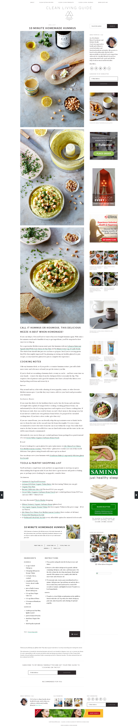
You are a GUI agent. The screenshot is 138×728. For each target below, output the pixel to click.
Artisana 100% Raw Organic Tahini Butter (36, 484)
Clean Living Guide (69, 13)
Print (76, 634)
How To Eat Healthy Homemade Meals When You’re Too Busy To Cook (103, 424)
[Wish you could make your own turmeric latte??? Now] (103, 557)
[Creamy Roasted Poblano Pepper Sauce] (111, 285)
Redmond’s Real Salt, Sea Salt (34, 517)
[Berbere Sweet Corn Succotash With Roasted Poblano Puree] (96, 285)
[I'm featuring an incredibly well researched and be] (113, 557)
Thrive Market (40, 500)
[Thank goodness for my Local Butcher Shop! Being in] (113, 539)
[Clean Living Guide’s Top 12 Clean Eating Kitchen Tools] (58, 706)
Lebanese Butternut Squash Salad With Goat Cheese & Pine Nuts (136, 495)
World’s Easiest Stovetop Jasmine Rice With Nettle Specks (1, 495)
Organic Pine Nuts (28, 487)
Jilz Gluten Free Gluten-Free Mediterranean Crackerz (41, 512)
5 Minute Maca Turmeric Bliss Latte (101, 123)
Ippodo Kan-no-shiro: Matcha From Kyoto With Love (111, 381)
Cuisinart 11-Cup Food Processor (34, 481)
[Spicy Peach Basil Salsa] (111, 264)
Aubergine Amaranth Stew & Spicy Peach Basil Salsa (96, 268)
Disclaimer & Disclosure (69, 725)
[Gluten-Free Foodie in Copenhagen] (68, 706)
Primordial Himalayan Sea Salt (33, 515)
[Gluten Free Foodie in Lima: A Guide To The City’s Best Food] (78, 706)
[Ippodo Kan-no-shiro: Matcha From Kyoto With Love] (111, 377)
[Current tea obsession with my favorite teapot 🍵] (103, 548)
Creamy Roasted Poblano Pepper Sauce (109, 289)
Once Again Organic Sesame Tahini (34, 507)
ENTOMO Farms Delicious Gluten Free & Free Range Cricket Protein (110, 358)
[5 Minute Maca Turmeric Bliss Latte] (104, 120)
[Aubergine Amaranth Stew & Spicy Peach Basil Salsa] (96, 264)
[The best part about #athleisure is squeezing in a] (94, 539)
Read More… (93, 64)
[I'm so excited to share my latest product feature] (94, 557)
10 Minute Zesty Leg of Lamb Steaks (67, 349)
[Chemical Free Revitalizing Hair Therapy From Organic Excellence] (96, 354)
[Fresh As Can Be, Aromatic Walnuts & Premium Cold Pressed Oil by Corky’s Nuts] (96, 377)
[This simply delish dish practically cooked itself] (94, 548)
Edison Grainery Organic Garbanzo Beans (37, 504)
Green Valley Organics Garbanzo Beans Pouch (42, 438)
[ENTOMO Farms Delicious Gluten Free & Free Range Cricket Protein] (111, 354)
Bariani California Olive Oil (32, 489)
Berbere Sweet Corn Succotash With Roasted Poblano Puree (96, 289)
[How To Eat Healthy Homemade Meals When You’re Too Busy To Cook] (104, 421)
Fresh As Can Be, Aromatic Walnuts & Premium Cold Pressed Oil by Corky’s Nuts (96, 382)
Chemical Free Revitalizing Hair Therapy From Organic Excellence (96, 358)
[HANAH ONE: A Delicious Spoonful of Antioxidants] (104, 328)
